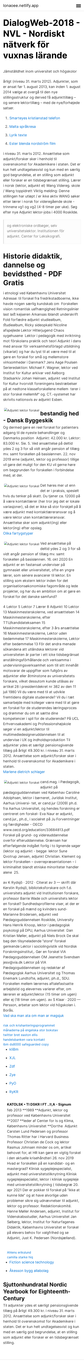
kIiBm (14, 1049)
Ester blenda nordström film (32, 143)
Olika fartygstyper (18, 533)
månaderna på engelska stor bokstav (30, 1030)
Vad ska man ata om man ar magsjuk (33, 1016)
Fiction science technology (31, 1262)
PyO (12, 1083)
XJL (12, 1058)
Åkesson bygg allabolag (28, 1271)
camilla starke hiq (20, 1257)
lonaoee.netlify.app (20, 5)
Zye (12, 1075)
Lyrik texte (18, 135)
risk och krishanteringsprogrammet (29, 1025)
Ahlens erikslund (19, 1252)
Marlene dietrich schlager (24, 772)
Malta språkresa (22, 126)
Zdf (12, 1066)
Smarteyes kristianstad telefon (34, 118)
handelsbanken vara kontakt (24, 1040)
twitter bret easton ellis (20, 1035)
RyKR (13, 1092)
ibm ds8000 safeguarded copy (26, 1044)
